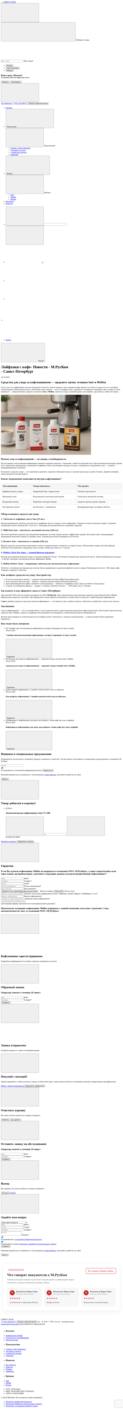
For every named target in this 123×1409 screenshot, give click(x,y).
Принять (5, 779)
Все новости (11, 1365)
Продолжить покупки (25, 841)
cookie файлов (50, 775)
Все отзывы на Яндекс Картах (101, 1271)
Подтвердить (16, 82)
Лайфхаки (10, 1371)
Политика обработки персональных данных (24, 1404)
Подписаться (48, 770)
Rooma (13, 199)
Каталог (9, 108)
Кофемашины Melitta (14, 1336)
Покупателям (12, 127)
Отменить (5, 1120)
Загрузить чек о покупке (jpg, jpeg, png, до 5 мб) (19, 891)
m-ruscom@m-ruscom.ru (10, 1324)
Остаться (5, 1193)
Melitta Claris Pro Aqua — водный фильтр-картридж (29, 552)
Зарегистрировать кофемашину (13, 901)
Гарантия (14, 155)
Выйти (13, 1193)
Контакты (10, 201)
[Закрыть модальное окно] (20, 789)
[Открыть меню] (2, 2)
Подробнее (11, 657)
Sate (12, 195)
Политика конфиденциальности (19, 1402)
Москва (9, 65)
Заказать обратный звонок (38, 103)
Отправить (6, 1002)
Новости (9, 204)
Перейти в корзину (9, 841)
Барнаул (10, 70)
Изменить (5, 82)
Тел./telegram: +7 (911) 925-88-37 (14, 103)
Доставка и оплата (18, 150)
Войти (9, 340)
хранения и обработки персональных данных (37, 1244)
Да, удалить (15, 1120)
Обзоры (9, 1369)
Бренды (10, 173)
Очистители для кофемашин (17, 1338)
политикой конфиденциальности (28, 1239)
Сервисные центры (18, 152)
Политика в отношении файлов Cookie (22, 1406)
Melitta (13, 197)
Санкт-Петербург (13, 68)
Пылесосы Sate (12, 1340)
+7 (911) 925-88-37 (8, 1322)
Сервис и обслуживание (21, 148)
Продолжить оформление (34, 1086)
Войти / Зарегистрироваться (13, 1086)
